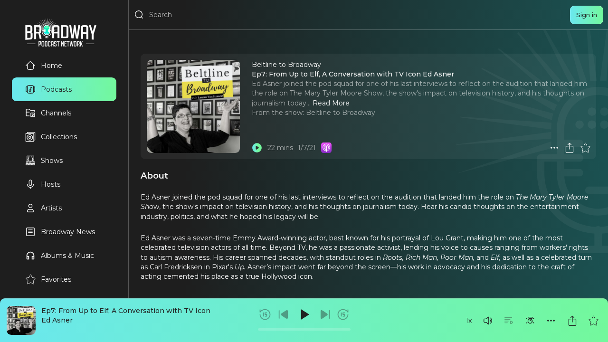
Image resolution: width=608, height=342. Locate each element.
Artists (51, 208)
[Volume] (488, 320)
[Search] (139, 15)
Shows (52, 160)
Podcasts (56, 89)
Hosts (50, 184)
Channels (56, 113)
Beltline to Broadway (340, 112)
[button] (488, 320)
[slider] (304, 329)
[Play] (304, 314)
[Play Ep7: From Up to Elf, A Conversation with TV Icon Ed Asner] (257, 147)
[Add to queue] (509, 321)
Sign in (586, 15)
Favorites (56, 279)
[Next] (325, 314)
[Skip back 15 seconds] (265, 314)
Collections (59, 137)
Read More (331, 103)
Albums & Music (67, 255)
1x (469, 320)
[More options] (551, 320)
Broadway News (68, 232)
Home (51, 65)
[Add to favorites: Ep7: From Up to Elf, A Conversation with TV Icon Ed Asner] (593, 321)
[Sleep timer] (530, 320)
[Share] (572, 321)
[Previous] (283, 314)
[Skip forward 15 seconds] (343, 314)
